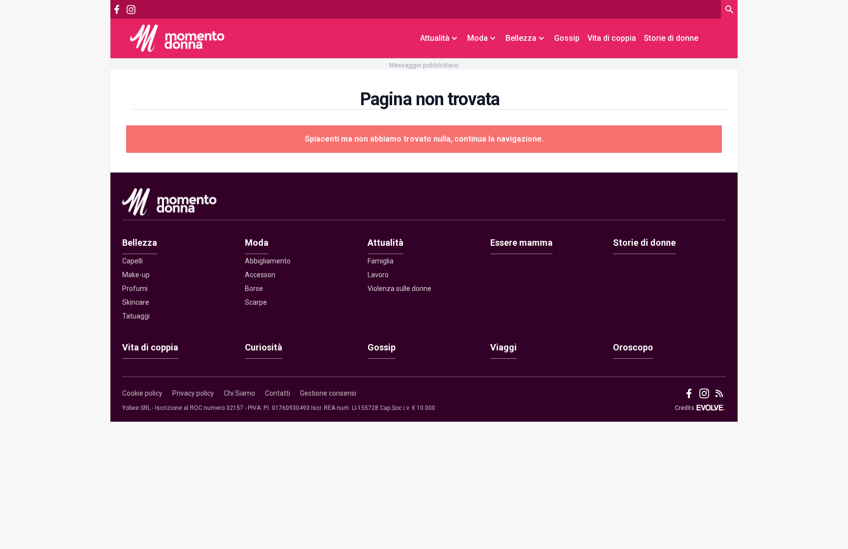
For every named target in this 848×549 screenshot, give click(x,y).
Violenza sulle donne (399, 288)
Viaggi (503, 347)
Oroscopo (633, 347)
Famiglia (381, 261)
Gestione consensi (328, 393)
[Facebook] (116, 9)
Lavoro (378, 275)
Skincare (135, 302)
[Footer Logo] (424, 204)
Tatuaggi (136, 316)
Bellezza (139, 242)
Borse (254, 288)
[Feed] (719, 393)
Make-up (136, 275)
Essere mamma (521, 242)
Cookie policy (142, 393)
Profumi (135, 288)
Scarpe (256, 302)
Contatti (277, 393)
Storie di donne (671, 38)
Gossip (567, 38)
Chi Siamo (239, 393)
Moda (256, 242)
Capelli (132, 261)
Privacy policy (193, 393)
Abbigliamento (268, 261)
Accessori (260, 275)
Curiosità (263, 347)
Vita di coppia (611, 38)
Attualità (385, 242)
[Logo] (177, 38)
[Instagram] (130, 9)
